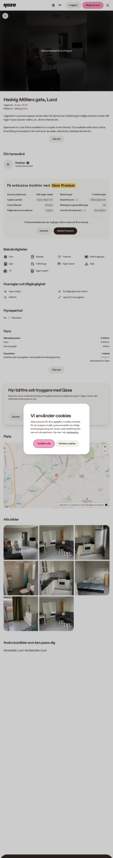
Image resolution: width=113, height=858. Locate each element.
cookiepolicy (72, 432)
